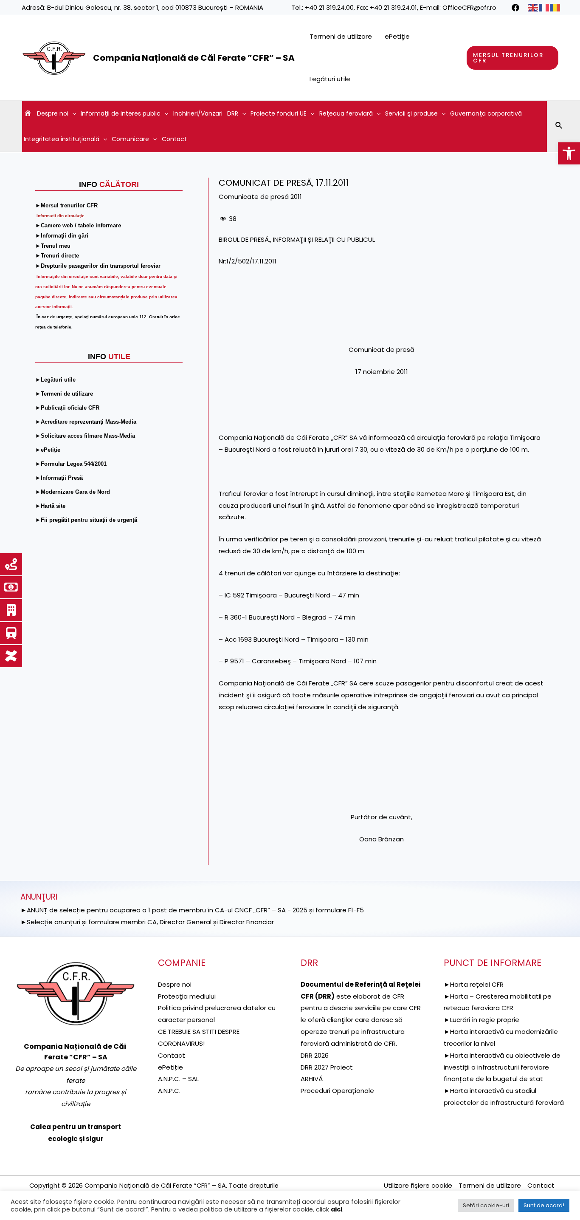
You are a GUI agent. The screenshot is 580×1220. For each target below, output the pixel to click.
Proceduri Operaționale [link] (337, 1090)
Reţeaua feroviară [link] (346, 113)
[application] (72, 113)
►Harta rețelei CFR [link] (474, 984)
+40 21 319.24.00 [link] (329, 7)
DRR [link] (232, 113)
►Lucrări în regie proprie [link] (481, 1019)
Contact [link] (174, 139)
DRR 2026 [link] (315, 1055)
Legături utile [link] (330, 78)
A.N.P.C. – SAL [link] (178, 1078)
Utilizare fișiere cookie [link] (418, 1185)
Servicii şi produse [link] (411, 113)
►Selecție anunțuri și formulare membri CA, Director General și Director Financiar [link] (147, 921)
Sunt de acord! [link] (544, 1205)
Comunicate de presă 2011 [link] (260, 196)
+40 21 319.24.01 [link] (393, 7)
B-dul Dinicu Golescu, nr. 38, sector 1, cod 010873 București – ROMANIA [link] (155, 7)
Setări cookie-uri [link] (486, 1205)
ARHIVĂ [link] (312, 1078)
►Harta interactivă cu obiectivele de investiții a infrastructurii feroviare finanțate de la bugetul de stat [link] (502, 1067)
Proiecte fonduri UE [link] (279, 113)
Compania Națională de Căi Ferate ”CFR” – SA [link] (194, 58)
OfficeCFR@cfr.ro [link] (469, 7)
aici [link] (336, 1209)
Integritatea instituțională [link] (61, 139)
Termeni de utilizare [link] (341, 36)
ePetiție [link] (170, 1067)
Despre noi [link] (52, 113)
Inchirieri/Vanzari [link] (197, 113)
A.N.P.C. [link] (169, 1090)
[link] (569, 153)
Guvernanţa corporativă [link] (486, 113)
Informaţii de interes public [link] (120, 113)
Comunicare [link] (130, 139)
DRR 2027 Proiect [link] (327, 1067)
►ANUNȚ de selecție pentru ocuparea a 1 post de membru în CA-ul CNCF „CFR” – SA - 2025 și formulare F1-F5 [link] (192, 910)
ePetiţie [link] (397, 36)
